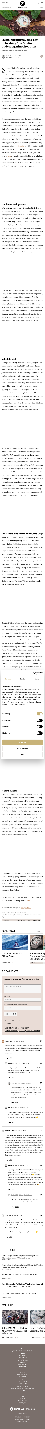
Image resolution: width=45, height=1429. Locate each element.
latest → (40, 931)
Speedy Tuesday (22, 1375)
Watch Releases (21, 920)
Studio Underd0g (34, 920)
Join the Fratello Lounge (22, 1351)
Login (9, 1024)
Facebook (22, 1398)
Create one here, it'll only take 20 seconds (22, 1030)
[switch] (40, 720)
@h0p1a (20, 146)
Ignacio (14, 1083)
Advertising (22, 1358)
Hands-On (5, 920)
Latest (22, 1391)
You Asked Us (22, 1382)
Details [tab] (22, 679)
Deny (22, 754)
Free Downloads (22, 1360)
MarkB (7, 1041)
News (12, 920)
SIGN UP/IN (5, 3)
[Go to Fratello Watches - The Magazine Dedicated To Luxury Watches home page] (22, 2)
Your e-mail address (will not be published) (16, 1004)
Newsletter (22, 1365)
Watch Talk (22, 1384)
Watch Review (22, 1386)
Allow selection (22, 748)
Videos (22, 1362)
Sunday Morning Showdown (22, 1388)
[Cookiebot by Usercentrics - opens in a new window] (33, 673)
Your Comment (8, 983)
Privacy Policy (22, 1422)
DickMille (11, 1063)
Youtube (22, 1403)
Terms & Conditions (22, 1419)
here (9, 156)
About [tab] (37, 679)
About (22, 1353)
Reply (10, 1058)
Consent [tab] (8, 679)
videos (41, 7)
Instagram (22, 1401)
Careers (22, 1355)
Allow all (22, 742)
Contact (22, 1367)
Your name (7, 996)
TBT (22, 1379)
